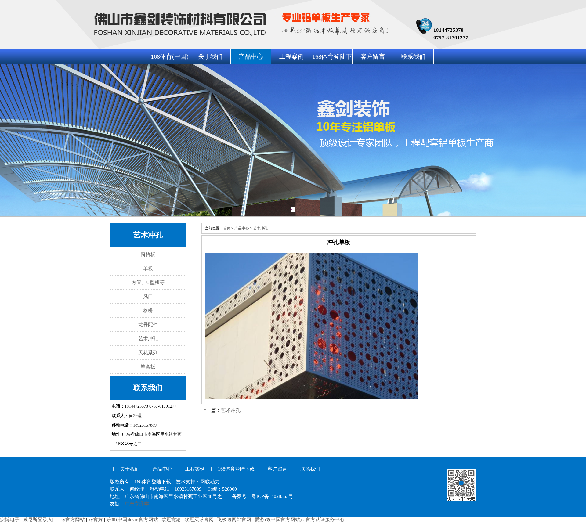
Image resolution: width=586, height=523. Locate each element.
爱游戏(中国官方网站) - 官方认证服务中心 (300, 519)
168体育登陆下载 (236, 468)
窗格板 (148, 254)
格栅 (148, 310)
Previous (10, 140)
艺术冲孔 (148, 338)
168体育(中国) (170, 56)
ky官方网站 (72, 519)
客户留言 (372, 56)
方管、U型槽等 (148, 282)
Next (575, 140)
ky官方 (95, 519)
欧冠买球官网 (199, 519)
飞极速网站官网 (234, 519)
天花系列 (148, 352)
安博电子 (10, 519)
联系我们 (413, 56)
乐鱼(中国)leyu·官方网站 (132, 519)
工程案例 (291, 56)
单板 (148, 268)
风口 (148, 296)
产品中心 (251, 56)
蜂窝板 (148, 366)
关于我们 (210, 56)
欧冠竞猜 (171, 519)
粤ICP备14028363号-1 (274, 496)
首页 (226, 228)
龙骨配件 (148, 324)
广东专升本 (137, 503)
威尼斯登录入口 (40, 519)
